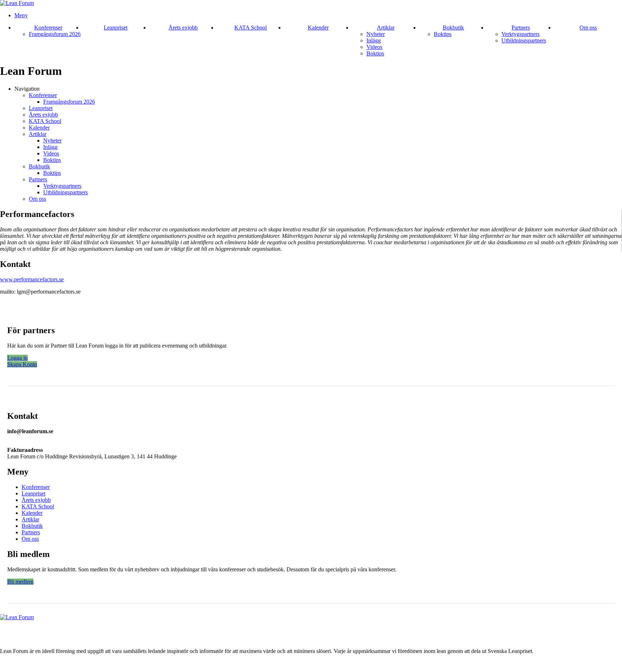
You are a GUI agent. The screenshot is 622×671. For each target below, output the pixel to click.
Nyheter (375, 34)
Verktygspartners (520, 34)
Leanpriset (115, 27)
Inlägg (373, 40)
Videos (374, 47)
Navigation (27, 89)
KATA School (250, 27)
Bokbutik (453, 27)
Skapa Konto (22, 364)
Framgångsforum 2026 (55, 34)
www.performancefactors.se (32, 279)
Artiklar (386, 27)
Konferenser (48, 27)
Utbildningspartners (523, 40)
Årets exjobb (183, 27)
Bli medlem (20, 582)
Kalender (318, 27)
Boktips (375, 53)
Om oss (588, 27)
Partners (520, 27)
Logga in (17, 358)
